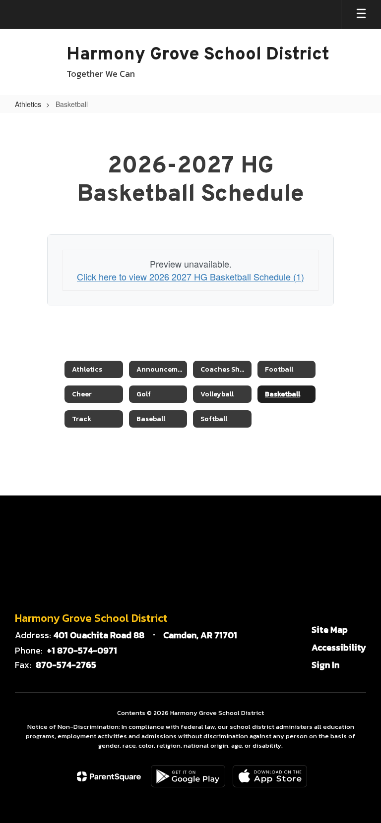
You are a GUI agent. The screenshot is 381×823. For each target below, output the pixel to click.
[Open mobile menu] (361, 14)
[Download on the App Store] (270, 776)
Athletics (28, 104)
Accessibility (339, 647)
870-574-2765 (66, 664)
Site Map (330, 629)
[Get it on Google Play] (188, 776)
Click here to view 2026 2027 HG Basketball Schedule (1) (190, 276)
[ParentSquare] (108, 776)
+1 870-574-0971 (82, 650)
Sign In (325, 664)
